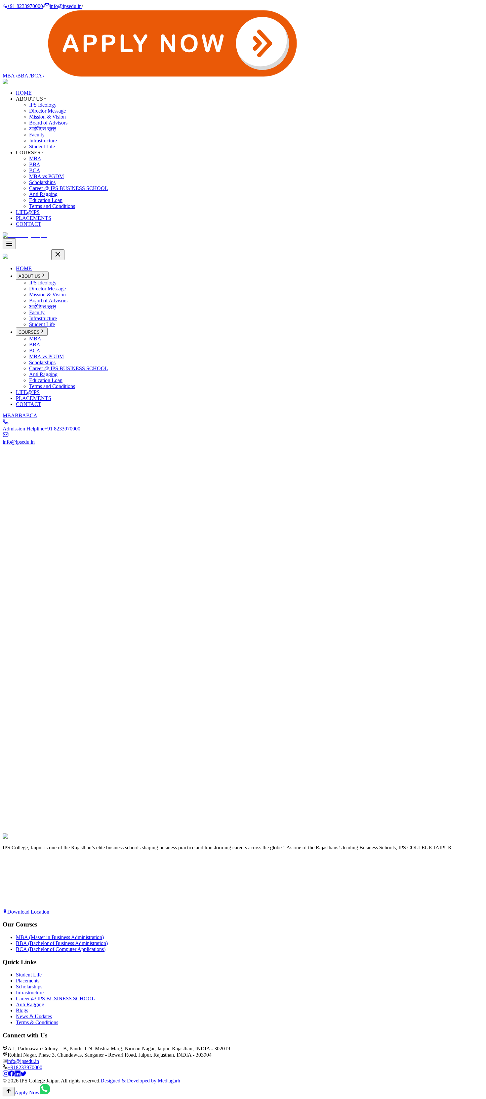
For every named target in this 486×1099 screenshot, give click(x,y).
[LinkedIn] (17, 1074)
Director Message (47, 111)
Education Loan (45, 200)
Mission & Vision (47, 117)
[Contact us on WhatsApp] (45, 1092)
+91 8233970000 (25, 6)
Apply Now (15, 843)
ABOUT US (30, 276)
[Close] (57, 254)
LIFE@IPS (28, 212)
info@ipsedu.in (66, 6)
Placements (27, 980)
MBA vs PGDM (46, 176)
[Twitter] (23, 1074)
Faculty (37, 134)
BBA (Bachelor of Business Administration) (62, 943)
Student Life (42, 146)
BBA (24, 75)
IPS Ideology (43, 105)
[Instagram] (6, 1074)
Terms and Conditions (52, 206)
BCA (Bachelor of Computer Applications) (60, 949)
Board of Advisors (48, 122)
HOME (24, 93)
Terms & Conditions (37, 1022)
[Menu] (9, 243)
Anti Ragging (43, 194)
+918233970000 (25, 1067)
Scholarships (42, 182)
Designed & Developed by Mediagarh (140, 1080)
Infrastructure (43, 140)
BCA (37, 75)
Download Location (28, 912)
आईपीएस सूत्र (42, 128)
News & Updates (34, 1016)
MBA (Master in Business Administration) (60, 937)
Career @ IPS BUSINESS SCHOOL (68, 188)
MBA (10, 75)
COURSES (29, 332)
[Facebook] (12, 1074)
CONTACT (28, 224)
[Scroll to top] (9, 1091)
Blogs (22, 1010)
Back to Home (24, 548)
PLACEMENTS (33, 218)
